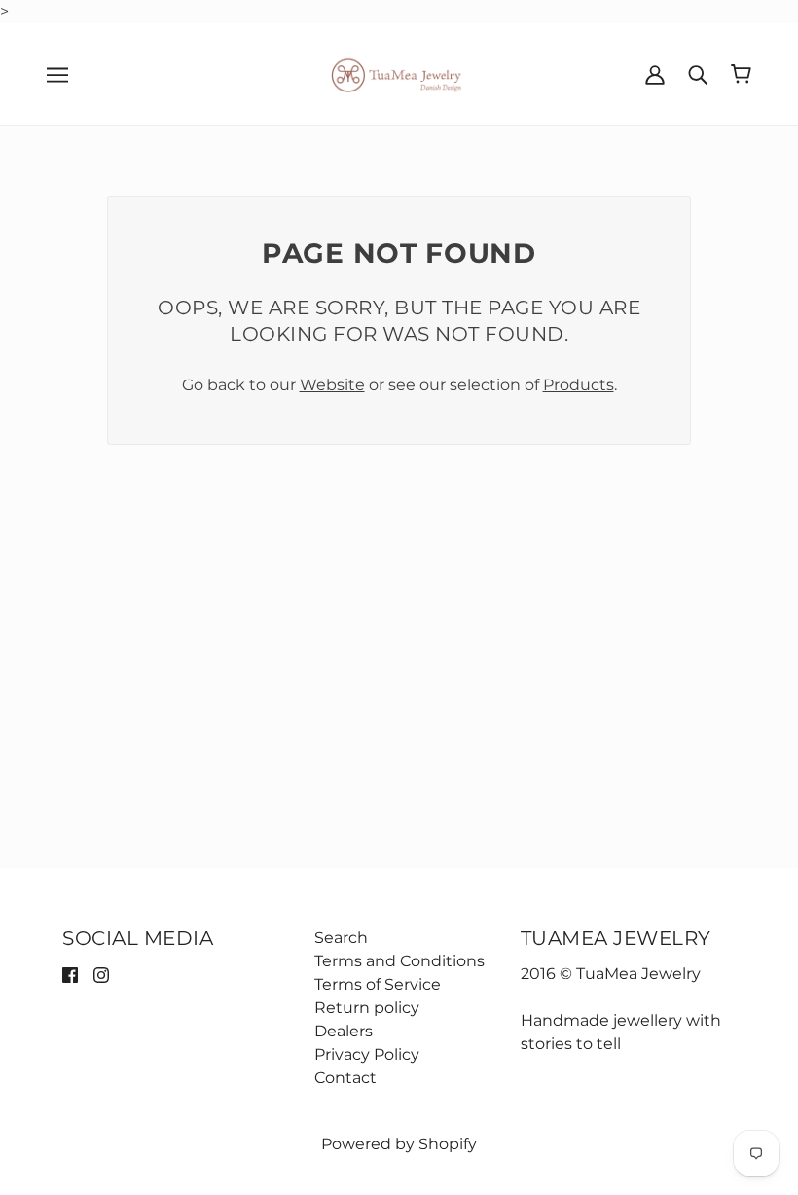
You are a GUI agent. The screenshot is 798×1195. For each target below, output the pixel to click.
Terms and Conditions (399, 961)
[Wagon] (741, 74)
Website (332, 385)
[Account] (655, 74)
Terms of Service (377, 984)
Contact (345, 1077)
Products (578, 385)
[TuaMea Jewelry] (399, 72)
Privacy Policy (366, 1054)
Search (341, 937)
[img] (70, 974)
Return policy (366, 1007)
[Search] (697, 74)
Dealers (343, 1031)
